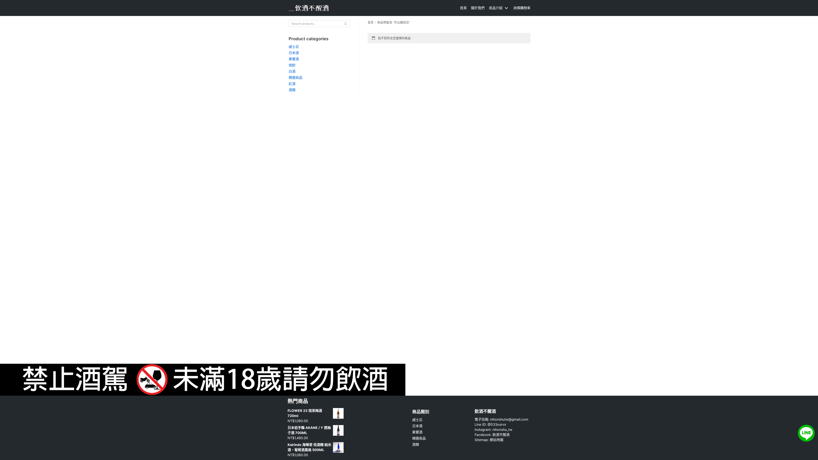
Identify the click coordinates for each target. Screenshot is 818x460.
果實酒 (294, 59)
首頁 (463, 8)
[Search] (345, 23)
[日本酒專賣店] (309, 8)
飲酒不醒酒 (501, 435)
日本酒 (294, 53)
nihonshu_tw (502, 429)
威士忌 (294, 47)
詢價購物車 (521, 8)
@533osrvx (497, 424)
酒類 (292, 90)
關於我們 (478, 8)
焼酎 (292, 65)
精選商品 (295, 77)
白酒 (292, 71)
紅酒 (292, 84)
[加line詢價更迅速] (806, 440)
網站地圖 (496, 440)
